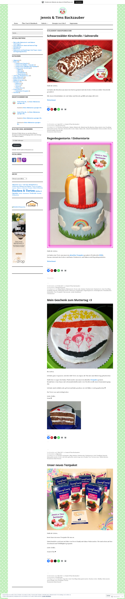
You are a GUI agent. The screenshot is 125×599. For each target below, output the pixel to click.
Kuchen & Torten (60, 125)
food (104, 127)
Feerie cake (77, 289)
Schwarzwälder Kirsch (105, 129)
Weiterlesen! (51, 100)
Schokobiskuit (94, 129)
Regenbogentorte (89, 290)
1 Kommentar (51, 293)
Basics (15, 62)
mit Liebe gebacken (67, 457)
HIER (101, 255)
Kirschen (60, 129)
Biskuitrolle (77, 127)
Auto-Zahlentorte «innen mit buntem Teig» (25, 45)
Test (55, 292)
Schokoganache (98, 290)
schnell (88, 129)
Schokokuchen (107, 290)
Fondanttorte (97, 289)
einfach (100, 127)
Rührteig (19, 71)
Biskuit (71, 127)
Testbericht (59, 577)
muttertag (77, 457)
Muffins (100, 579)
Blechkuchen (91, 127)
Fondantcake (89, 289)
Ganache (55, 290)
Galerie (43, 23)
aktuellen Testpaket (76, 255)
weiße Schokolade (76, 292)
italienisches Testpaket (21, 91)
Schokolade (50, 292)
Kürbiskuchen (17, 47)
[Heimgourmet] (32, 207)
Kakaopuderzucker (52, 129)
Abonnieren (17, 145)
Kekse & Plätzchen (18, 77)
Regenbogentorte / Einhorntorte (68, 138)
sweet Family (84, 457)
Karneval (18, 85)
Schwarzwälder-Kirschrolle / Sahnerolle (72, 36)
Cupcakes (65, 579)
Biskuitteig (84, 127)
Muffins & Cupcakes (18, 80)
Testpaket (60, 292)
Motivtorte (72, 290)
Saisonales (16, 82)
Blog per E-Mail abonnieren (22, 129)
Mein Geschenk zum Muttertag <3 (69, 300)
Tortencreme (95, 457)
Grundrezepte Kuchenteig (22, 68)
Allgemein (59, 454)
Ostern (17, 86)
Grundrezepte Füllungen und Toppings (26, 66)
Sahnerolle (82, 129)
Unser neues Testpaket (62, 465)
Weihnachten (19, 88)
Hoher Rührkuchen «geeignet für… (32, 107)
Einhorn (63, 289)
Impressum (73, 23)
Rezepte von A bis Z (59, 23)
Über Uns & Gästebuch (29, 23)
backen (60, 127)
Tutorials (16, 92)
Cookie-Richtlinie (46, 596)
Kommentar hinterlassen (54, 132)
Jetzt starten (79, 2)
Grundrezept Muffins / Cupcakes (24, 65)
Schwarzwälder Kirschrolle (55, 130)
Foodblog (108, 127)
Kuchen (91, 579)
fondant (83, 289)
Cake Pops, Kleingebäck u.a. (21, 75)
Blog (96, 127)
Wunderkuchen (103, 457)
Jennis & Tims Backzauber (62, 17)
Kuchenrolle (67, 129)
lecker (73, 129)
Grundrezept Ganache (21, 63)
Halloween (18, 83)
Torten (66, 580)
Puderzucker (106, 579)
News (16, 23)
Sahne (77, 129)
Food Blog (107, 289)
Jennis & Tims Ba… (22, 101)
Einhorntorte (69, 289)
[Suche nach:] (27, 33)
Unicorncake (66, 292)
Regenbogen (79, 290)
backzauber (66, 127)
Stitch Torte (16, 48)
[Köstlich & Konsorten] (18, 207)
